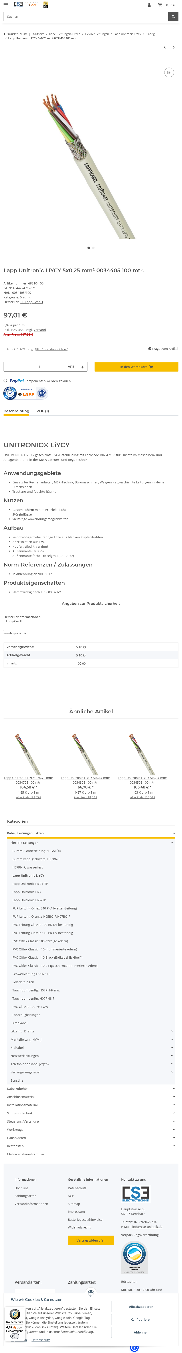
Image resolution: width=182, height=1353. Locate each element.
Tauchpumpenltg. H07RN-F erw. (36, 990)
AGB (71, 1196)
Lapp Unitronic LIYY (26, 892)
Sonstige (17, 1080)
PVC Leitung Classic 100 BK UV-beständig (42, 925)
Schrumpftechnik (20, 1113)
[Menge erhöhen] (82, 366)
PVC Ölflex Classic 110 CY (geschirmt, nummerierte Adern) (55, 966)
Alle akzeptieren (141, 1306)
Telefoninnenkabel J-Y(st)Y (30, 1064)
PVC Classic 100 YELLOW (30, 1007)
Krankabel (20, 1023)
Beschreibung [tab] (16, 411)
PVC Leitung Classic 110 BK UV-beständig (42, 933)
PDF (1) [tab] (42, 411)
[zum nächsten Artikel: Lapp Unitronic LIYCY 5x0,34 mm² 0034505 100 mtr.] (173, 47)
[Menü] (22, 1309)
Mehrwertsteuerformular (25, 1154)
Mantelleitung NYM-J (26, 1039)
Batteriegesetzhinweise (85, 1219)
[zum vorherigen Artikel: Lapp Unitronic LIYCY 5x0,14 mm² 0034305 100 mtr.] (164, 47)
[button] (149, 4)
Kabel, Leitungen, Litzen (25, 833)
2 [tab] (93, 248)
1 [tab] (88, 248)
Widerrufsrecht (79, 1227)
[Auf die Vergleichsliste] (169, 72)
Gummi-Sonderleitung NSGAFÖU (36, 851)
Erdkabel (17, 1047)
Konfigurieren (141, 1319)
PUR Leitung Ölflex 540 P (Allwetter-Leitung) (44, 908)
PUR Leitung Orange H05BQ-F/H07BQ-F (41, 916)
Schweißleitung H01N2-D (30, 974)
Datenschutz (41, 1340)
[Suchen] (173, 16)
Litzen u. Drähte (22, 1031)
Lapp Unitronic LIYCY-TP (30, 884)
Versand (40, 330)
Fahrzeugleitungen (26, 1015)
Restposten (15, 1146)
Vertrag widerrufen (91, 1240)
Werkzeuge (15, 1129)
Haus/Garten (16, 1138)
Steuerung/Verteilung (23, 1121)
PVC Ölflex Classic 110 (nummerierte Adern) (44, 949)
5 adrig (25, 297)
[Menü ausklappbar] (6, 3)
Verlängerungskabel (25, 1072)
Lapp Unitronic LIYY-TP (29, 900)
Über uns (21, 1188)
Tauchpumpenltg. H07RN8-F (33, 998)
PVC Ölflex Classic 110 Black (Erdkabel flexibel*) (47, 957)
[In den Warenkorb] (7, 61)
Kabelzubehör (17, 1088)
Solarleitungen (23, 982)
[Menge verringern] (9, 366)
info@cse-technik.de (147, 1227)
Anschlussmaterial (21, 1097)
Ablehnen (141, 1332)
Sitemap (74, 1204)
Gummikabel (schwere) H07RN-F (36, 859)
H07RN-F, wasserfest (27, 867)
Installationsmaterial (22, 1105)
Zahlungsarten (25, 1196)
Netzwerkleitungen (25, 1056)
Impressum (76, 1211)
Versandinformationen (31, 1204)
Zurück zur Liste (17, 34)
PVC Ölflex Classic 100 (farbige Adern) (40, 941)
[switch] (14, 1336)
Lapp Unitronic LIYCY (28, 875)
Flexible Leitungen (24, 843)
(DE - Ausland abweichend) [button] (51, 349)
